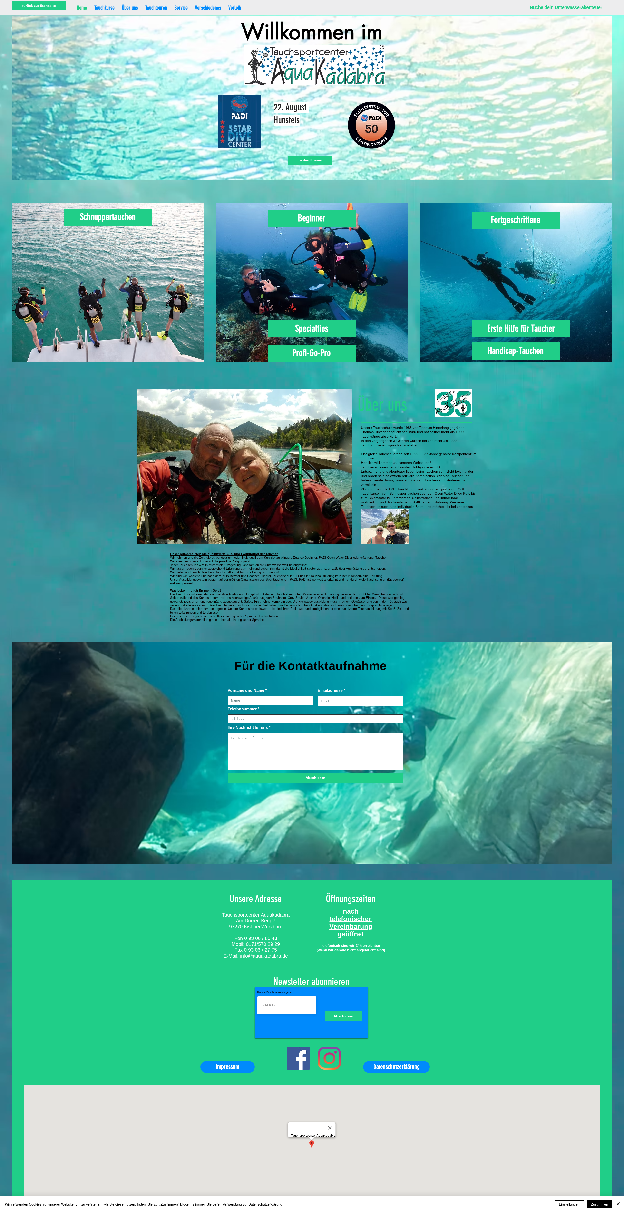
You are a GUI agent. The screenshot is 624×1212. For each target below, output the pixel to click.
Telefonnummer (242, 709)
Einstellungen (569, 1204)
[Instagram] (329, 1058)
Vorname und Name (246, 691)
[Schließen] (618, 1204)
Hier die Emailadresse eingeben (275, 992)
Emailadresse (330, 691)
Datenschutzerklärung (265, 1204)
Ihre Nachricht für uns (248, 728)
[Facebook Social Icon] (298, 1058)
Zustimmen (599, 1204)
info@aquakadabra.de (264, 955)
